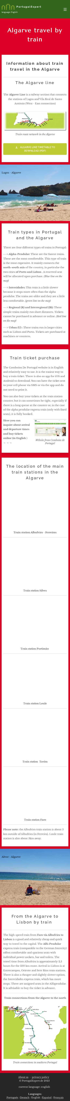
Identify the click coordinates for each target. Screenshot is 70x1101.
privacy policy (40, 1077)
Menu (65, 9)
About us (23, 1077)
